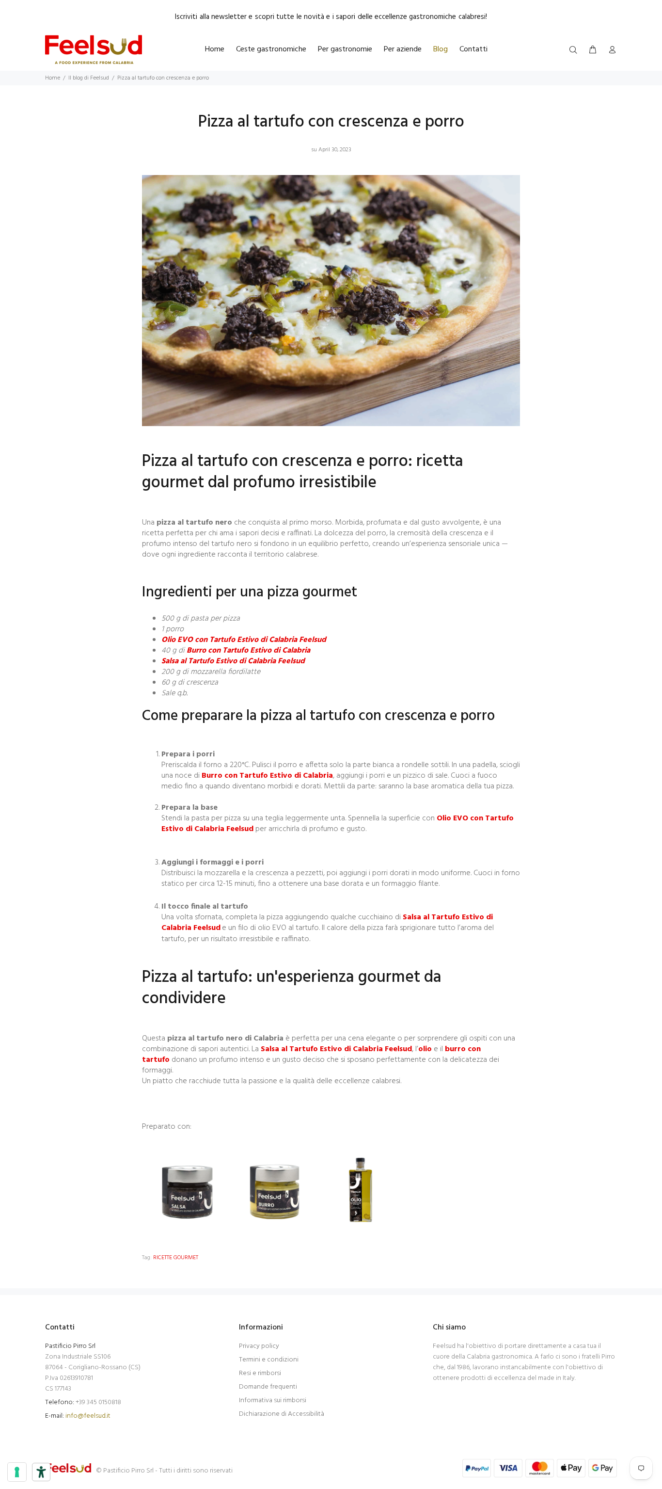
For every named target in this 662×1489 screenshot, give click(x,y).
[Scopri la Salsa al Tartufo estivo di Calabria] (187, 1191)
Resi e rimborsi (260, 1373)
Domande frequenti (268, 1387)
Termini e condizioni (269, 1359)
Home (52, 78)
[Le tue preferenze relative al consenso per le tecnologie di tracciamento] (17, 1472)
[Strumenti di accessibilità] (41, 1472)
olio (425, 1049)
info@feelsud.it (87, 1416)
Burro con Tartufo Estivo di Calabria (248, 650)
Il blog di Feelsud (88, 78)
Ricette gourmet (175, 1258)
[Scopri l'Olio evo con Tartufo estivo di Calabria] (362, 1191)
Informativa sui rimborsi (272, 1400)
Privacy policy (259, 1346)
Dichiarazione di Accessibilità (281, 1414)
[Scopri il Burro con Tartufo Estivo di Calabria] (274, 1191)
